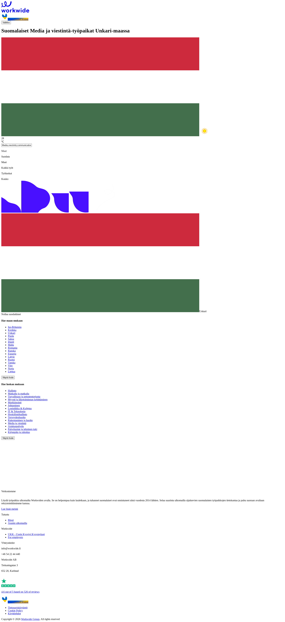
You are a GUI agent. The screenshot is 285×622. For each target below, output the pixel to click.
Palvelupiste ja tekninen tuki (22, 429)
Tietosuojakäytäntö (18, 607)
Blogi (11, 520)
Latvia (11, 356)
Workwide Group (30, 619)
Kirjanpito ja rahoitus (19, 432)
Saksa (11, 339)
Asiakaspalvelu (16, 426)
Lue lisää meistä (9, 509)
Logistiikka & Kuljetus (20, 408)
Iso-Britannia (14, 327)
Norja (11, 368)
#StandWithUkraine (18, 19)
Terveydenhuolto (17, 417)
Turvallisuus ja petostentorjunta (24, 396)
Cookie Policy (15, 610)
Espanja (12, 353)
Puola (11, 336)
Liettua (11, 371)
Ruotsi (11, 359)
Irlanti (11, 341)
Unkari (11, 333)
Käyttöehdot (14, 613)
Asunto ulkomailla (17, 523)
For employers (15, 537)
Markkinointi (14, 402)
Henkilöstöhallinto (17, 414)
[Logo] (142, 7)
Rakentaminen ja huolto (20, 420)
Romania (12, 347)
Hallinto (12, 390)
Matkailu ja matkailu (18, 393)
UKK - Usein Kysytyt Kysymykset (26, 534)
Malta (11, 344)
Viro (10, 365)
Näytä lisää (8, 377)
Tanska (11, 362)
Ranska (12, 350)
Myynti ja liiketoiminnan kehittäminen (28, 399)
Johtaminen (14, 405)
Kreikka (12, 330)
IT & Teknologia (16, 411)
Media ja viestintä (17, 423)
